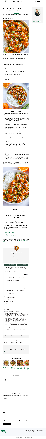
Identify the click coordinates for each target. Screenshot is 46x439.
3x (27, 274)
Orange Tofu (7, 234)
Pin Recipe (23, 264)
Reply (27, 385)
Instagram (21, 240)
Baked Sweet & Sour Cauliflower (10, 235)
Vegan (10, 6)
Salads (18, 1)
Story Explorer (3, 432)
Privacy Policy (3, 431)
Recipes (7, 6)
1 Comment (26, 10)
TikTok (4, 241)
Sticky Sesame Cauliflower (9, 232)
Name (4, 412)
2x (26, 274)
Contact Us (3, 430)
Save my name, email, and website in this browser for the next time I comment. (16, 421)
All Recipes (14, 1)
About (22, 1)
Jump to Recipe (16, 13)
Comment (5, 399)
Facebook (25, 240)
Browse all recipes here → (37, 21)
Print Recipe (11, 264)
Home (4, 6)
